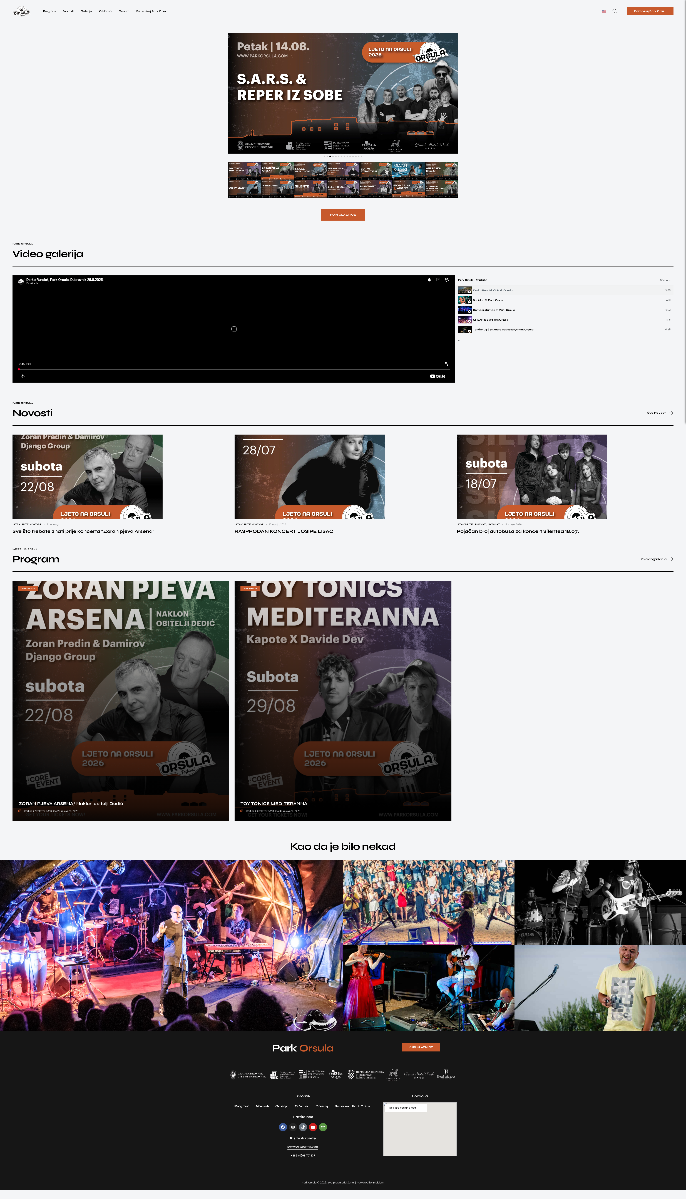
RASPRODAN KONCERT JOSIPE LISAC (284, 540)
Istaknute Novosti (27, 533)
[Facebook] (283, 1136)
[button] (324, 165)
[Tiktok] (303, 1136)
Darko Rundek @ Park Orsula (493, 299)
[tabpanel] (234, 338)
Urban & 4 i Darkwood (534, 937)
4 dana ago (53, 533)
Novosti (68, 11)
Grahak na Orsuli (359, 937)
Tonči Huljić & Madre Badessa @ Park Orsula (503, 338)
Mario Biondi (15, 1023)
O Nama (105, 11)
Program (49, 11)
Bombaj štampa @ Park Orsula (494, 319)
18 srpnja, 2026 (513, 533)
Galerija (86, 11)
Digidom (378, 1191)
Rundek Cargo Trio (361, 1023)
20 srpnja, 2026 (277, 533)
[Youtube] (313, 1136)
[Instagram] (293, 1136)
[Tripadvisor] (323, 1136)
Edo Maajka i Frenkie (534, 1023)
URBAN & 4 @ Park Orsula (490, 328)
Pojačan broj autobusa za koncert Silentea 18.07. (518, 540)
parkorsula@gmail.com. (302, 1156)
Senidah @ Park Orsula (488, 309)
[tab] (564, 299)
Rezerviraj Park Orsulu (152, 11)
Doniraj (124, 11)
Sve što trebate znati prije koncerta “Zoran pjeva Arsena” (84, 540)
